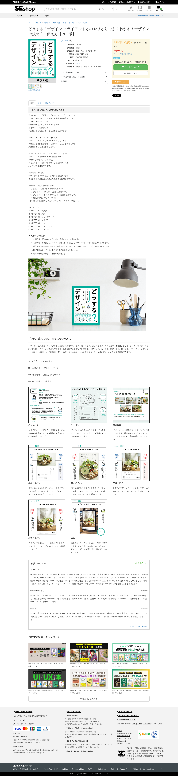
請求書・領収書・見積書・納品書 (80, 751)
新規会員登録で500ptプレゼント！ (151, 15)
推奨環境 (64, 81)
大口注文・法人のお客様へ (128, 716)
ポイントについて (125, 712)
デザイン (78, 63)
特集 (47, 16)
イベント (161, 769)
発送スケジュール (74, 712)
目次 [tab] (39, 103)
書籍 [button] (19, 16)
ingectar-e (64, 40)
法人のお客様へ (128, 2)
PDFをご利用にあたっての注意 (73, 77)
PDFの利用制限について (70, 72)
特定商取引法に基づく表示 (125, 733)
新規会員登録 (145, 2)
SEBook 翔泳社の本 (20, 769)
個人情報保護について (123, 736)
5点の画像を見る (34, 90)
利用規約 (119, 731)
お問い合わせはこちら (127, 720)
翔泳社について (121, 741)
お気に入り (131, 10)
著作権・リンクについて (124, 738)
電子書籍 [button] (33, 16)
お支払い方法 (20, 720)
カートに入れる (132, 67)
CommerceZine (78, 769)
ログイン (160, 2)
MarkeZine (48, 769)
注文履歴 (139, 10)
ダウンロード (149, 10)
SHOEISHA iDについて (123, 743)
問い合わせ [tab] (49, 103)
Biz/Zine (91, 769)
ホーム (30, 23)
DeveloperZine (148, 769)
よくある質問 (110, 2)
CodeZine (36, 769)
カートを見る (159, 9)
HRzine (113, 769)
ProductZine (124, 769)
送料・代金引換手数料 (23, 712)
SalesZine (102, 769)
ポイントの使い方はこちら (122, 54)
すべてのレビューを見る (139, 626)
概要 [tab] (32, 103)
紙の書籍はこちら (130, 73)
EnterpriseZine (62, 769)
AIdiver (135, 769)
